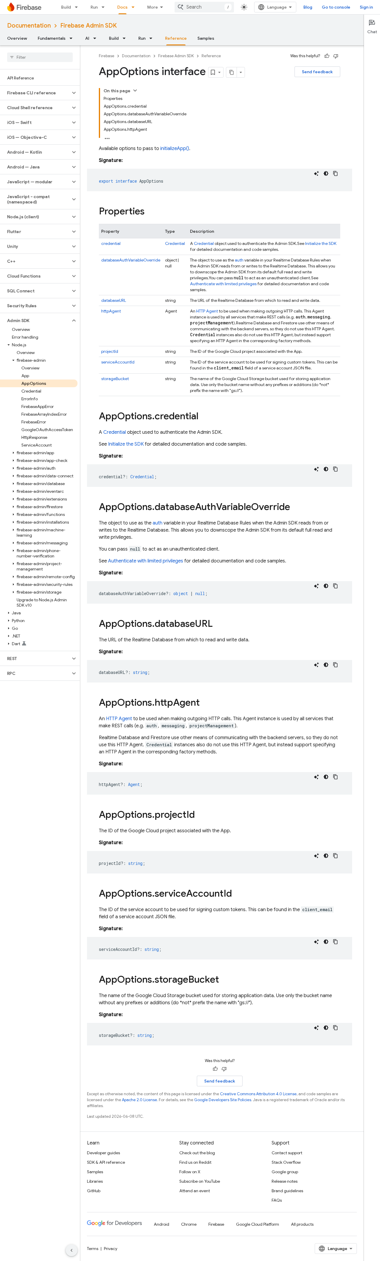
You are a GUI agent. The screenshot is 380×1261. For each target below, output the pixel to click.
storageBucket (115, 378)
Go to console (336, 7)
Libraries (95, 1181)
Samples (205, 38)
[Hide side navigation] (71, 1250)
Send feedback (317, 71)
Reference (176, 38)
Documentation (29, 25)
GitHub (93, 1190)
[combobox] (204, 7)
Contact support (287, 1152)
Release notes (284, 1181)
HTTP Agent (207, 311)
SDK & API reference (106, 1162)
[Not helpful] (335, 56)
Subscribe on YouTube (199, 1181)
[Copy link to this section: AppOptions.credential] (204, 416)
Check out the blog (197, 1152)
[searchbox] (40, 57)
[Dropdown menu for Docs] (135, 7)
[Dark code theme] (326, 173)
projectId (109, 351)
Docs (122, 7)
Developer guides (103, 1152)
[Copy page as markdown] (231, 72)
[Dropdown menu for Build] (78, 7)
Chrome (189, 1224)
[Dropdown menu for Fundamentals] (73, 38)
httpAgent (111, 311)
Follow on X (189, 1171)
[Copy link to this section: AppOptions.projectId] (201, 815)
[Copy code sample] (335, 173)
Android (161, 1224)
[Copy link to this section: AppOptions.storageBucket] (225, 980)
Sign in (366, 7)
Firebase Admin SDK (88, 25)
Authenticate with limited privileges (223, 283)
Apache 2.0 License (139, 1099)
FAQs (277, 1200)
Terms (92, 1248)
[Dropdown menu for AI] (96, 38)
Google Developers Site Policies (222, 1099)
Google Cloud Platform (257, 1224)
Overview (17, 38)
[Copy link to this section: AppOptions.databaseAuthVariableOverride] (296, 507)
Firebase (106, 55)
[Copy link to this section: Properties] (150, 212)
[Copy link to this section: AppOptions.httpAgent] (206, 703)
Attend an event (194, 1190)
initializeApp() (174, 149)
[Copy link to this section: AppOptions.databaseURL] (218, 624)
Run (94, 7)
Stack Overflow (286, 1162)
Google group (285, 1171)
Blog (307, 7)
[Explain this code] (316, 173)
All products (302, 1224)
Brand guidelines (287, 1190)
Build (66, 7)
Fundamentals (52, 38)
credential (111, 243)
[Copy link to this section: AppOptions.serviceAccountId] (238, 894)
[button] (35, 93)
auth (239, 260)
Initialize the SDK (320, 243)
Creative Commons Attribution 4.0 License (258, 1093)
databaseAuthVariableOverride (130, 260)
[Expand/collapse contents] (135, 90)
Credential (175, 243)
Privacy (110, 1248)
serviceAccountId (117, 362)
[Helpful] (326, 56)
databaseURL (113, 300)
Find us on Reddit (195, 1162)
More (152, 7)
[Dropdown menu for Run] (105, 7)
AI (87, 38)
